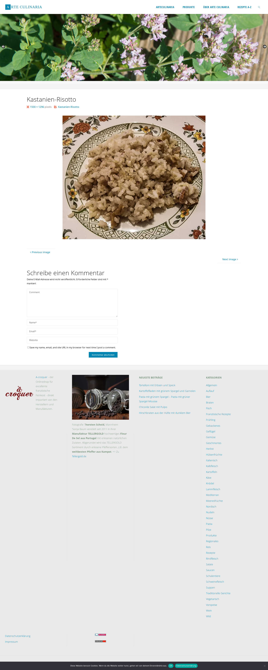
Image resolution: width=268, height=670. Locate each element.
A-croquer (41, 377)
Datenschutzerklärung (17, 636)
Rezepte (210, 552)
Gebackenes (213, 425)
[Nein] (264, 665)
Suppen (210, 587)
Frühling (210, 419)
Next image (229, 259)
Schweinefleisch (215, 581)
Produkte (211, 535)
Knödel (210, 483)
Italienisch (211, 460)
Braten (210, 402)
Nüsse (209, 518)
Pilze (208, 529)
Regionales (212, 541)
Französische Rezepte (218, 414)
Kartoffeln (211, 472)
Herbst (210, 448)
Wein (209, 610)
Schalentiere (213, 576)
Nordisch (211, 506)
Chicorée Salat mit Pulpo (153, 407)
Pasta (209, 524)
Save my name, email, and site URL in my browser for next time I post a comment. (73, 347)
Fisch (209, 408)
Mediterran (212, 495)
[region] (134, 47)
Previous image (41, 252)
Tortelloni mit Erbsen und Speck (157, 385)
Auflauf (210, 391)
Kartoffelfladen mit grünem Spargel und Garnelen (167, 391)
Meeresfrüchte (214, 500)
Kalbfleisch (212, 466)
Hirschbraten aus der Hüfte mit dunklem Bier (165, 413)
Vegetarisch (212, 599)
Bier (208, 396)
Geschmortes (213, 443)
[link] (259, 7)
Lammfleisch (213, 489)
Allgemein (211, 385)
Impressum (11, 641)
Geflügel (210, 431)
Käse (208, 477)
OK (171, 666)
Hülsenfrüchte (214, 454)
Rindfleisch (212, 558)
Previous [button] (3, 47)
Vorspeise (211, 604)
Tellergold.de (79, 456)
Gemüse (211, 437)
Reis (208, 547)
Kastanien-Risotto (68, 106)
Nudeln (210, 512)
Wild (208, 616)
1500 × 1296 (37, 106)
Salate (209, 564)
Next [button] (264, 47)
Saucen (210, 570)
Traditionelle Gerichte (218, 593)
